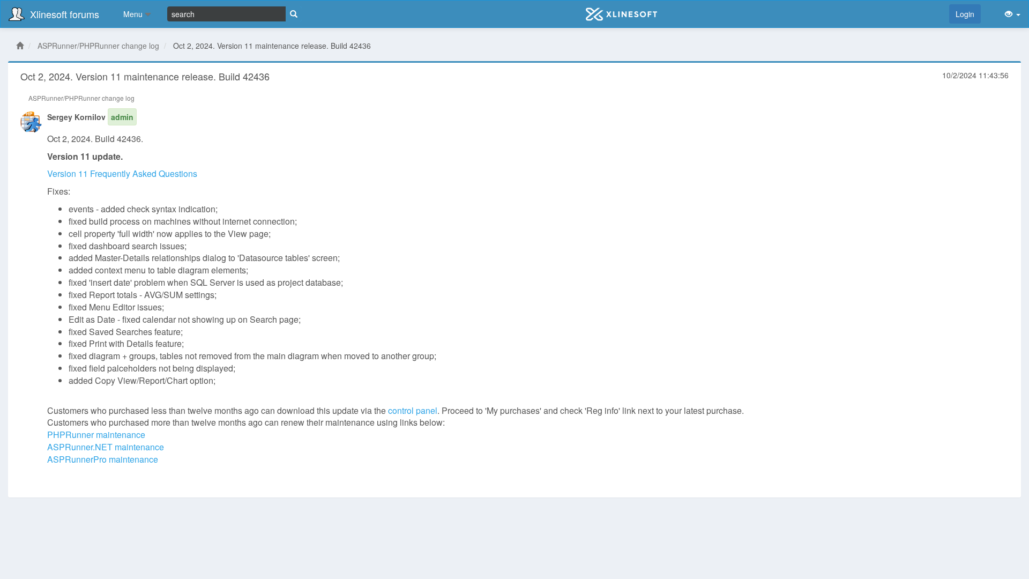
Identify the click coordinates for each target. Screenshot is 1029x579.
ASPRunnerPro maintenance (102, 459)
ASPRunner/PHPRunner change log (98, 45)
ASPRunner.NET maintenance (105, 447)
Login (965, 14)
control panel (412, 410)
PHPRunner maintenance (96, 434)
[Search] (294, 13)
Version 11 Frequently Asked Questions (122, 173)
